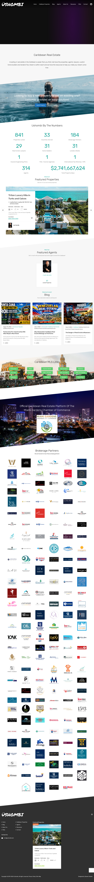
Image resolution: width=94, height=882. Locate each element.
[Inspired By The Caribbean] (26, 540)
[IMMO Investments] (68, 709)
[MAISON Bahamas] (40, 604)
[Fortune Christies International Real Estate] (54, 788)
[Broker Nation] (54, 700)
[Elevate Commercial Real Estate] (40, 549)
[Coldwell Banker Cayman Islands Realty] (12, 754)
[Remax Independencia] (40, 680)
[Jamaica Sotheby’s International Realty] (68, 767)
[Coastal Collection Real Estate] (82, 691)
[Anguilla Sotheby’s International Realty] (40, 618)
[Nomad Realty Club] (82, 477)
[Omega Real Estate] (82, 764)
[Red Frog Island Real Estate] (12, 596)
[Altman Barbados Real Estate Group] (12, 776)
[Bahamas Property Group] (40, 537)
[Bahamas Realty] (82, 757)
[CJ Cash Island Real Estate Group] (26, 628)
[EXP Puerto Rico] (40, 502)
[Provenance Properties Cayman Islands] (26, 572)
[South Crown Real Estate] (12, 701)
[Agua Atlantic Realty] (54, 657)
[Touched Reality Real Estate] (68, 550)
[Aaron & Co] (82, 525)
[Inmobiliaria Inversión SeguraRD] (12, 627)
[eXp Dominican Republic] (26, 483)
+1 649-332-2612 (47, 275)
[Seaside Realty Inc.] (82, 484)
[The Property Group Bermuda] (40, 582)
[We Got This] (12, 465)
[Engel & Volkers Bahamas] (12, 528)
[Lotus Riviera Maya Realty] (40, 694)
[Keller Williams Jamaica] (54, 710)
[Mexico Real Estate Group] (26, 723)
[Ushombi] (12, 6)
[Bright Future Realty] (12, 710)
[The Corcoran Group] (26, 605)
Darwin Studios (89, 876)
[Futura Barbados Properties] (40, 731)
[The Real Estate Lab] (12, 648)
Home (35, 4)
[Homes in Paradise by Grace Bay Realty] (68, 681)
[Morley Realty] (82, 731)
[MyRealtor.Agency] (12, 513)
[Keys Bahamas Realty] (82, 492)
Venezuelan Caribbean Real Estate (50, 327)
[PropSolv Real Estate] (12, 584)
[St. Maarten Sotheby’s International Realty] (68, 559)
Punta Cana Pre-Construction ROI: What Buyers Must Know (14, 332)
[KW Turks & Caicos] (68, 639)
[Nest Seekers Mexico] (12, 766)
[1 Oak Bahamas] (12, 638)
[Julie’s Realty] (68, 733)
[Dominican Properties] (54, 720)
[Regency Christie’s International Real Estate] (12, 690)
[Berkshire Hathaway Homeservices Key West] (68, 525)
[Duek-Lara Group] (54, 491)
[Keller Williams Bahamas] (26, 513)
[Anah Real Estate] (12, 721)
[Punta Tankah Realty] (12, 671)
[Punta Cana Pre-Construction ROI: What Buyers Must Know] (15, 313)
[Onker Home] (40, 671)
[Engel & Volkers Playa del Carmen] (82, 514)
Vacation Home (79, 329)
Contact (85, 4)
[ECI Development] (82, 671)
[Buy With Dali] (12, 570)
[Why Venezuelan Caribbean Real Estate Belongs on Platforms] (47, 313)
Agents (59, 4)
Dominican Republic (18, 327)
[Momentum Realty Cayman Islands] (54, 682)
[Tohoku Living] (54, 583)
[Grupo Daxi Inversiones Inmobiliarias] (54, 640)
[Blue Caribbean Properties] (26, 669)
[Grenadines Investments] (54, 767)
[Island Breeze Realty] (26, 582)
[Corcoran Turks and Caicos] (54, 560)
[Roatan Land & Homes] (40, 649)
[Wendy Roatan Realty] (12, 615)
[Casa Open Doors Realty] (40, 765)
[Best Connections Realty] (68, 492)
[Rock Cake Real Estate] (26, 712)
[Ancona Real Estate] (12, 559)
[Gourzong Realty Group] (68, 605)
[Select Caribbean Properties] (54, 744)
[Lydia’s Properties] (26, 595)
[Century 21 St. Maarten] (82, 570)
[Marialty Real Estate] (26, 746)
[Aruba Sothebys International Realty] (68, 572)
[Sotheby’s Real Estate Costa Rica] (12, 745)
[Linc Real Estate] (54, 672)
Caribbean (76, 327)
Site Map (38, 876)
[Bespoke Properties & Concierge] (12, 540)
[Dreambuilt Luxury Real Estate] (12, 549)
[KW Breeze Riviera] (82, 701)
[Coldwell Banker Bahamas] (68, 617)
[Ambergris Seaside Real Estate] (82, 585)
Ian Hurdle (16, 225)
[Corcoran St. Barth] (68, 594)
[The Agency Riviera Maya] (40, 484)
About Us (65, 4)
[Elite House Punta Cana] (26, 502)
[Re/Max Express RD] (68, 788)
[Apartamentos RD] (40, 746)
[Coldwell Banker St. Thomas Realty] (40, 659)
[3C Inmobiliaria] (68, 673)
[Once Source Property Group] (68, 582)
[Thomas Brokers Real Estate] (82, 722)
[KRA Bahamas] (26, 754)
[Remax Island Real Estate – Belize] (54, 474)
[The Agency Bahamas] (82, 657)
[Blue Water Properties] (68, 657)
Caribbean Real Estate (8, 328)
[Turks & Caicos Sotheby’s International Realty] (40, 573)
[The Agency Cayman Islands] (40, 516)
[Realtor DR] (82, 648)
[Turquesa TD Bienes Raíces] (40, 721)
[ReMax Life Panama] (40, 641)
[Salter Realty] (54, 484)
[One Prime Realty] (12, 731)
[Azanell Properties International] (40, 700)
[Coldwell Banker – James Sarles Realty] (54, 777)
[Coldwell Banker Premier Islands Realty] (26, 764)
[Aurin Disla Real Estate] (26, 791)
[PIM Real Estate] (82, 618)
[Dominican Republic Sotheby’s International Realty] (40, 790)
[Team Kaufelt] (68, 700)
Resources (73, 4)
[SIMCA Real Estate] (82, 779)
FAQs (79, 4)
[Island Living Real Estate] (82, 629)
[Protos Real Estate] (26, 682)
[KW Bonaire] (26, 525)
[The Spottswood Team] (82, 536)
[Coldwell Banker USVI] (26, 701)
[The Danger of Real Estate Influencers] (78, 313)
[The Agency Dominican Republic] (26, 692)
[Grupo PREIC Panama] (40, 712)
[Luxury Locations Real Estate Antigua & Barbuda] (68, 503)
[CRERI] (40, 493)
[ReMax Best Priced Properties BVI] (82, 559)
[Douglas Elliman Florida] (54, 552)
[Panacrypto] (26, 548)
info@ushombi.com (9, 838)
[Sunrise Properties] (82, 550)
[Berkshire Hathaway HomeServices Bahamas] (68, 537)
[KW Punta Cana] (26, 493)
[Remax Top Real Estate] (68, 720)
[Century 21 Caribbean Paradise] (54, 754)
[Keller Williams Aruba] (54, 514)
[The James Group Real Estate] (68, 513)
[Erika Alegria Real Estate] (54, 464)
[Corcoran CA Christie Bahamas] (26, 639)
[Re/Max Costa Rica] (40, 560)
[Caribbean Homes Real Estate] (68, 691)
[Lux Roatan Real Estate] (68, 485)
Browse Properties (53, 105)
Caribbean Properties (44, 4)
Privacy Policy (32, 876)
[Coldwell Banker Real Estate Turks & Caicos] (40, 629)
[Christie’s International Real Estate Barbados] (26, 648)
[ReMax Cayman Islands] (68, 754)
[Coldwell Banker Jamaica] (12, 477)
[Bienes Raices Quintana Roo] (40, 465)
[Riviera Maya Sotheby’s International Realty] (26, 775)
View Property (47, 841)
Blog (53, 4)
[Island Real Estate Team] (12, 493)
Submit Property (40, 105)
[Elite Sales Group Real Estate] (12, 484)
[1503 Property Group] (82, 711)
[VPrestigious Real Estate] (54, 502)
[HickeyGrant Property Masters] (54, 539)
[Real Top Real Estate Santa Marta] (54, 648)
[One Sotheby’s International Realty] (40, 757)
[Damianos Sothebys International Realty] (82, 466)
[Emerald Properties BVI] (54, 524)
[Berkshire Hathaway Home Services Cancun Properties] (68, 742)
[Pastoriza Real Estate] (26, 476)
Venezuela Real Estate (50, 328)
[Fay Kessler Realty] (12, 680)
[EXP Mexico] (40, 524)
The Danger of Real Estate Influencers (78, 332)
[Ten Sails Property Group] (12, 505)
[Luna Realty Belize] (40, 777)
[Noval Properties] (26, 466)
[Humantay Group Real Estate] (81, 746)
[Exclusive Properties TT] (12, 660)
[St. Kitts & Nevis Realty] (82, 637)
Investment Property (70, 329)
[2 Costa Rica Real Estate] (54, 605)
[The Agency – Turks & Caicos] (68, 477)
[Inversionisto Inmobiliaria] (54, 628)
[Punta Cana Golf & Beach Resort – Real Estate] (40, 475)
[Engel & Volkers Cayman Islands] (82, 501)
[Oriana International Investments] (82, 681)
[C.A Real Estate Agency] (54, 618)
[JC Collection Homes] (68, 648)
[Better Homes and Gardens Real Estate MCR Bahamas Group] (26, 657)
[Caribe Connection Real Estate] (12, 605)
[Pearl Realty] (68, 465)
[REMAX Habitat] (54, 732)
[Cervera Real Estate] (68, 775)
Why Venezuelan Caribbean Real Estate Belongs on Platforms (44, 332)
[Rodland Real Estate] (54, 593)
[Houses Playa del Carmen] (26, 562)
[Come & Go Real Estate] (54, 693)
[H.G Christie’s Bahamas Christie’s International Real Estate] (40, 594)
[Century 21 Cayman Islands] (54, 570)
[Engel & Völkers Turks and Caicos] (26, 735)
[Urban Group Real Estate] (26, 616)
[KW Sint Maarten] (68, 627)
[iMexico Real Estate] (82, 607)
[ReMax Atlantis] (82, 594)
